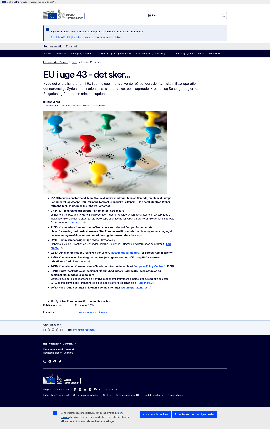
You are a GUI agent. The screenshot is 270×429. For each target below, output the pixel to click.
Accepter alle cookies (155, 414)
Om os (59, 53)
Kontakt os (111, 389)
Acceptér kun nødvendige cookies (194, 414)
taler (117, 227)
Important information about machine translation (96, 37)
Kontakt (213, 53)
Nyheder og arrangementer (114, 53)
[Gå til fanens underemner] (65, 53)
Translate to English (60, 37)
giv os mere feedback (83, 329)
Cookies (107, 395)
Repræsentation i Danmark (55, 62)
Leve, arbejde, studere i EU (187, 53)
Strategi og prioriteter (81, 53)
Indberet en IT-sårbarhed (56, 395)
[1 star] (44, 329)
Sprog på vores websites (85, 395)
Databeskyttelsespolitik (127, 395)
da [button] (154, 15)
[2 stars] (46, 329)
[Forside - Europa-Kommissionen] (66, 14)
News (74, 62)
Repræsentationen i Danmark (91, 312)
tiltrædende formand (123, 252)
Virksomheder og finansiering (150, 53)
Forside (47, 53)
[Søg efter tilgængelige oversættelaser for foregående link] (85, 222)
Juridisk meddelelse (153, 395)
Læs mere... (76, 222)
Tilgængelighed (175, 395)
